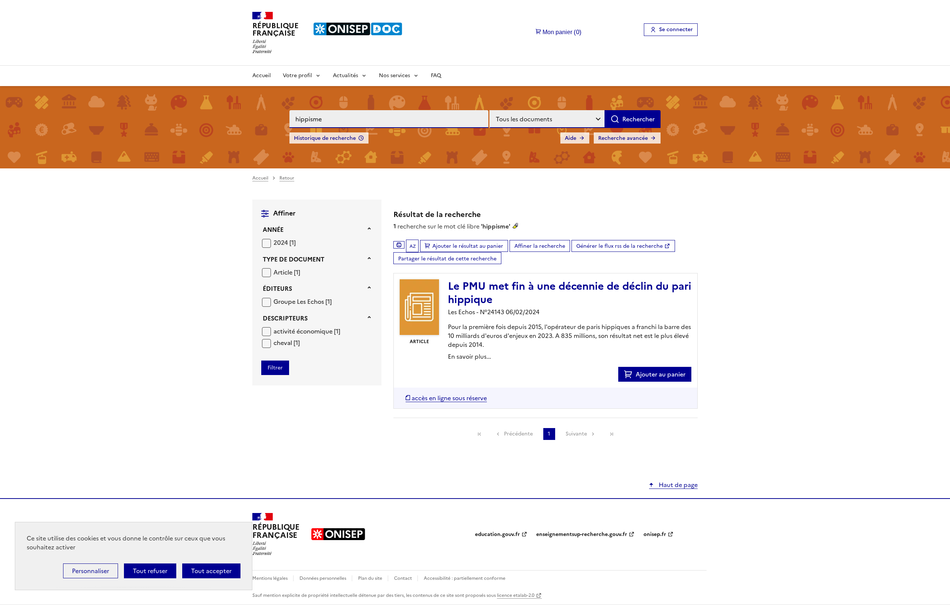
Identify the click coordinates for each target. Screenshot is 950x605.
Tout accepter (211, 570)
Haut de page (677, 484)
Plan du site (370, 578)
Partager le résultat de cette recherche (447, 259)
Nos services (394, 75)
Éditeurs (277, 288)
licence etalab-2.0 (515, 595)
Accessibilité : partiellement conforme (464, 578)
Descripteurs (285, 318)
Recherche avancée (623, 138)
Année (273, 229)
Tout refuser (150, 570)
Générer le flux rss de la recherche (619, 246)
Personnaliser (90, 570)
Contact (403, 578)
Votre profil (297, 75)
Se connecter (676, 29)
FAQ (436, 75)
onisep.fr (654, 534)
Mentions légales (270, 578)
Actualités (345, 75)
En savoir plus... (469, 356)
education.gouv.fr (497, 534)
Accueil (261, 75)
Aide (570, 138)
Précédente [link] (518, 434)
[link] (479, 434)
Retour (286, 178)
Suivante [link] (576, 434)
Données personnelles (323, 578)
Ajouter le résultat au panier (467, 246)
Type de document (293, 259)
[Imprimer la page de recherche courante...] (399, 244)
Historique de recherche (325, 138)
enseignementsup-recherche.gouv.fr (581, 534)
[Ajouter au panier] (630, 374)
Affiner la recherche (539, 246)
